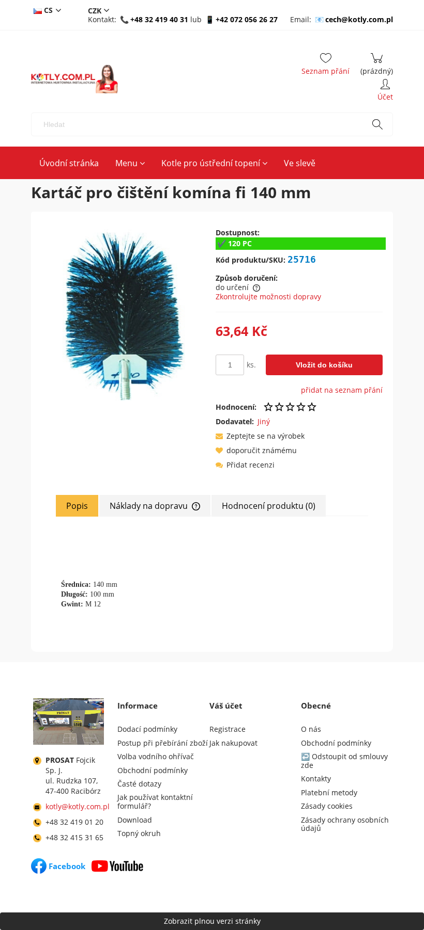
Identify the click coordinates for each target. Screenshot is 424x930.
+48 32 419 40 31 (159, 19)
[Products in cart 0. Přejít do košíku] (376, 66)
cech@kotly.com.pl (359, 19)
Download (134, 820)
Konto (385, 92)
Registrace (227, 729)
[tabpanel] (212, 576)
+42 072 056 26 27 (247, 19)
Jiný (264, 421)
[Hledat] (377, 124)
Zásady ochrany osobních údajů (345, 824)
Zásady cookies (327, 806)
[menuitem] (69, 163)
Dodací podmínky (147, 729)
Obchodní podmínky (152, 770)
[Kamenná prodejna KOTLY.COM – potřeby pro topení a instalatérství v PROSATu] (68, 723)
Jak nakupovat (233, 743)
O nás (311, 729)
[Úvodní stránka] (74, 79)
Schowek (325, 66)
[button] (260, 436)
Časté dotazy (139, 784)
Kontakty (316, 778)
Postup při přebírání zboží (162, 743)
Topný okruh (139, 833)
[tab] (77, 506)
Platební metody (329, 792)
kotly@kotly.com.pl (78, 806)
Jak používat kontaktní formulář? (155, 801)
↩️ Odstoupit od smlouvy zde (344, 760)
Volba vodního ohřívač (155, 756)
